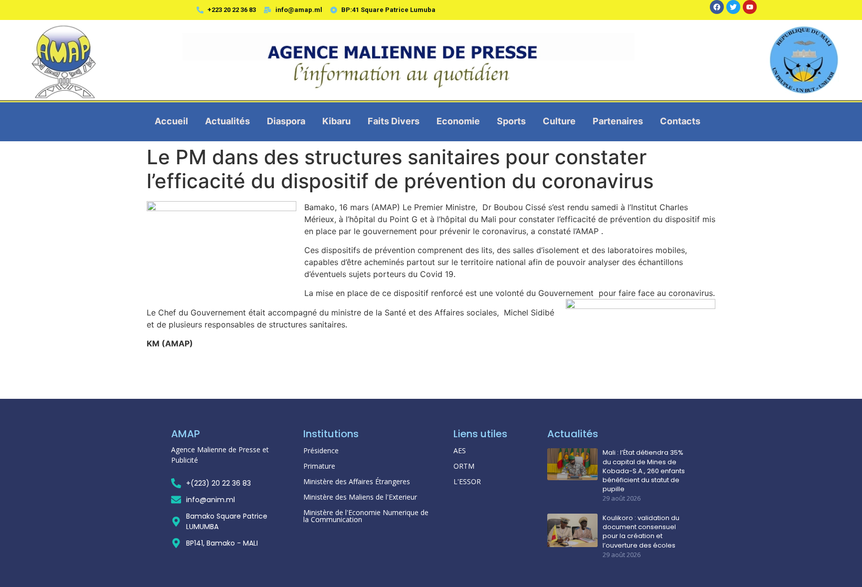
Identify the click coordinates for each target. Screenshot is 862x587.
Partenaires (618, 121)
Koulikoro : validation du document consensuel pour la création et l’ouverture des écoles (641, 532)
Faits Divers (394, 121)
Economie (458, 121)
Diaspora (286, 121)
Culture (559, 121)
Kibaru (336, 121)
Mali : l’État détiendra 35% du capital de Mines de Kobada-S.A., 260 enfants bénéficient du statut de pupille (644, 471)
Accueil (171, 121)
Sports (511, 121)
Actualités (227, 121)
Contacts (680, 121)
